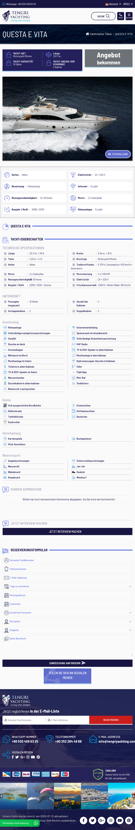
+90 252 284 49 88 (68, 741)
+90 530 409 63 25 (27, 3)
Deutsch (114, 3)
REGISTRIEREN (110, 719)
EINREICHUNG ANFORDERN (65, 663)
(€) (128, 3)
